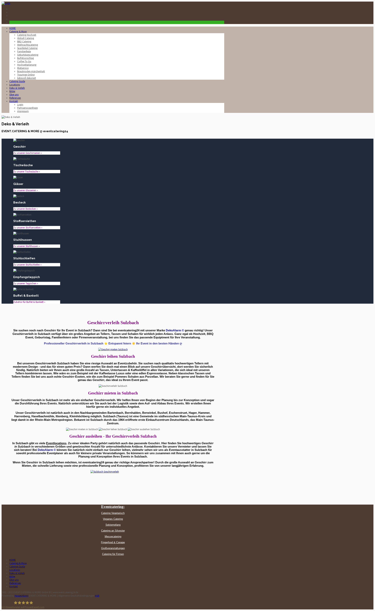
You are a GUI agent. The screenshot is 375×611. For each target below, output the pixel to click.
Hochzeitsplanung (26, 64)
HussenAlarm (21, 595)
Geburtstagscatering (27, 54)
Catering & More (18, 31)
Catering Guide (17, 81)
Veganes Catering (113, 518)
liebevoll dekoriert (26, 78)
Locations (14, 84)
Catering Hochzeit (26, 35)
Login (20, 104)
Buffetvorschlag (25, 58)
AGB (97, 595)
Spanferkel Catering (27, 48)
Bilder (12, 91)
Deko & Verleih (17, 88)
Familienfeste (24, 51)
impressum (23, 111)
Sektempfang (113, 524)
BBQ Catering (24, 41)
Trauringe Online (26, 74)
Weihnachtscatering (27, 44)
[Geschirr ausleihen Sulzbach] (112, 482)
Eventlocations (56, 443)
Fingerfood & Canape (113, 542)
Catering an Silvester (113, 530)
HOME (12, 28)
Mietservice (23, 68)
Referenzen (15, 98)
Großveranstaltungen (113, 548)
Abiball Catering (25, 38)
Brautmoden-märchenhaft (31, 71)
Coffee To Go (24, 61)
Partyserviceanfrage (27, 108)
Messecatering (113, 536)
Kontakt (13, 101)
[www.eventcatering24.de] (6, 3)
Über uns (14, 94)
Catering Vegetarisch (113, 513)
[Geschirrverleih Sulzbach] (113, 349)
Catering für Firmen (113, 554)
